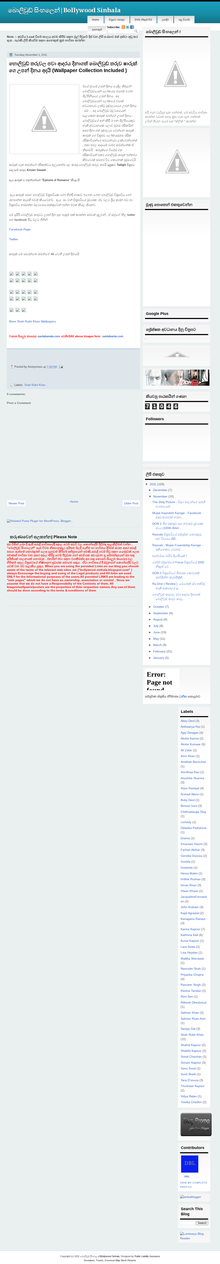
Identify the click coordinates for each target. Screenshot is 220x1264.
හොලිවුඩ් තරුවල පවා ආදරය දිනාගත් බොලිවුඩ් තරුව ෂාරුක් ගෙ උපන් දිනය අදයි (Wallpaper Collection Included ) (73, 67)
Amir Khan (188, 756)
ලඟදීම (165, 19)
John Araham (190, 907)
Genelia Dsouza (191, 855)
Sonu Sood (188, 1068)
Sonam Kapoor (191, 1062)
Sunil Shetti (188, 1074)
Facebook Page (20, 229)
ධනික (182, 696)
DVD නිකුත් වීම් (143, 19)
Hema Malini (189, 873)
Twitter (13, 239)
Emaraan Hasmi (192, 844)
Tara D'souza (190, 1080)
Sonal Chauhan (191, 1056)
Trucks (99, 1260)
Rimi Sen (187, 996)
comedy (186, 822)
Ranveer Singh (191, 984)
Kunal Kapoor (190, 940)
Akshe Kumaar (191, 744)
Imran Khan (189, 885)
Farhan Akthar (190, 849)
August (158, 619)
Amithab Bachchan (193, 762)
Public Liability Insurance (147, 1256)
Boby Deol (188, 800)
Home (95, 19)
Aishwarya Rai (190, 726)
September (160, 613)
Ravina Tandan (191, 990)
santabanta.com (112, 336)
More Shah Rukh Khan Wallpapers (32, 321)
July (156, 625)
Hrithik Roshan (191, 879)
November (160, 496)
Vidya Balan (189, 1096)
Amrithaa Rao (190, 772)
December (160, 490)
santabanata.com (49, 336)
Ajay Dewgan (190, 732)
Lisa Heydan (189, 952)
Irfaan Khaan (189, 891)
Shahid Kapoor (191, 1045)
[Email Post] (61, 366)
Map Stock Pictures (126, 1260)
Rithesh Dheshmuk (193, 1002)
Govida (185, 861)
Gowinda (187, 867)
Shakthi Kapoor (191, 1050)
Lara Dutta (188, 946)
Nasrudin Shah (191, 968)
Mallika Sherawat (192, 958)
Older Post (131, 503)
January (158, 657)
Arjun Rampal (190, 788)
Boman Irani (189, 805)
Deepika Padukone (193, 828)
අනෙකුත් (97, 29)
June (156, 632)
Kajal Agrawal (190, 913)
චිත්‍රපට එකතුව (117, 19)
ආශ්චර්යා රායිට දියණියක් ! (169, 556)
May (156, 638)
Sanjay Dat (188, 1028)
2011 (153, 484)
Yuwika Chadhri (191, 1102)
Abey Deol (188, 721)
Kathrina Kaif (189, 935)
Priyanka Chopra (192, 974)
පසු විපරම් (184, 19)
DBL (187, 1176)
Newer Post (16, 503)
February (159, 651)
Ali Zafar (186, 750)
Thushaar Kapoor (193, 1086)
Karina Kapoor (190, 929)
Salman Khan (190, 1012)
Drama (185, 838)
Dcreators (89, 1260)
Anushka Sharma (192, 778)
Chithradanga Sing (193, 811)
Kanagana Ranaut (193, 919)
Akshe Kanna (190, 738)
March (157, 645)
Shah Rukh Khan (34, 385)
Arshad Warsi (190, 794)
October (158, 606)
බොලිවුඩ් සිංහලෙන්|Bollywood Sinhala (64, 10)
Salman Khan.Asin (193, 1018)
